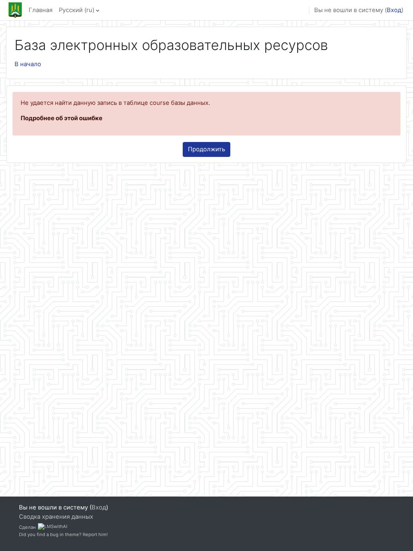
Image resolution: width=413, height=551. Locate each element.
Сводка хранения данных (56, 516)
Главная (40, 10)
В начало (28, 64)
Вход (394, 10)
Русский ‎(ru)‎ (76, 10)
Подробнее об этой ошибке (61, 118)
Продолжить (206, 149)
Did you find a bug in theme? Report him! (63, 534)
